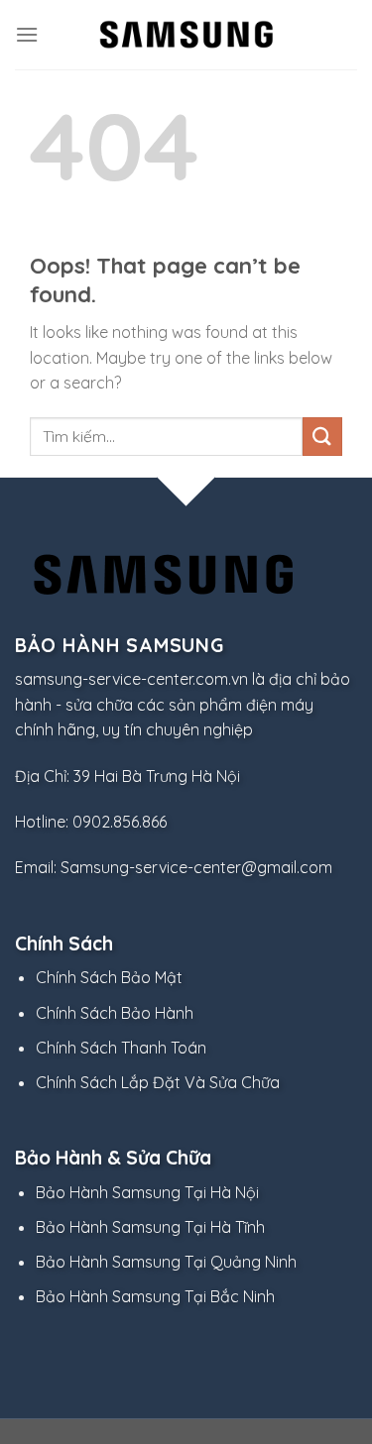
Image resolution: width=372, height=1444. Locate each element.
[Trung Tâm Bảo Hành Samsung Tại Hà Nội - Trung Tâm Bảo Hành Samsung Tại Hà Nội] (186, 34)
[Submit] (322, 436)
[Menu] (27, 34)
